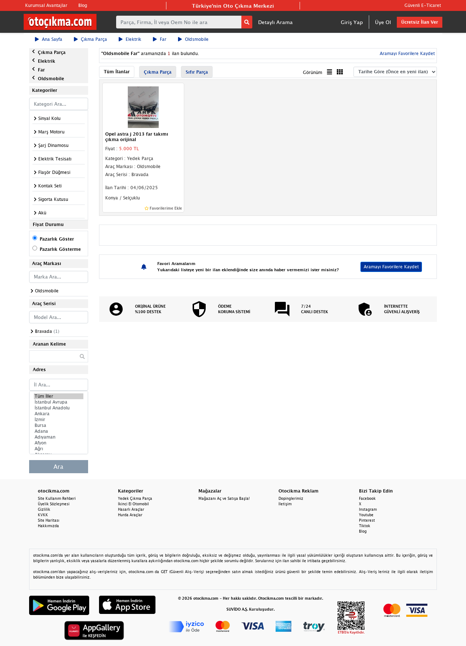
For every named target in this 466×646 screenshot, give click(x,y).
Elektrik (133, 39)
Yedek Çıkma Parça (135, 498)
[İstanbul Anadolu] (58, 408)
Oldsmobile (197, 39)
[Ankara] (58, 414)
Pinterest (367, 520)
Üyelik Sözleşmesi (54, 504)
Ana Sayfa (52, 39)
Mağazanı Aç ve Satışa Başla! (224, 498)
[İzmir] (58, 420)
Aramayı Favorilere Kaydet (391, 266)
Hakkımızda (48, 526)
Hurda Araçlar (130, 515)
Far (163, 39)
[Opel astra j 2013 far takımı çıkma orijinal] (143, 107)
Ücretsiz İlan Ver (419, 22)
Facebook (367, 498)
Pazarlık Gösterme (60, 249)
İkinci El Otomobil (133, 504)
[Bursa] (58, 425)
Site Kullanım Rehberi (57, 498)
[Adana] (58, 431)
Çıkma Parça (94, 39)
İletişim (285, 504)
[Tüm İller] (58, 396)
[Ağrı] (58, 449)
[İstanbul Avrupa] (58, 402)
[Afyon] (58, 443)
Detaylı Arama (275, 22)
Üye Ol (383, 22)
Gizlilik (44, 509)
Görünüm (312, 72)
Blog (82, 5)
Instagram (368, 509)
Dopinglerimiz (291, 498)
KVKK (43, 515)
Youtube (366, 515)
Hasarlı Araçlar (131, 509)
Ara (58, 466)
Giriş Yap (352, 22)
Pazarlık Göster (57, 239)
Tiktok (364, 526)
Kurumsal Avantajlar (46, 5)
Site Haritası (48, 520)
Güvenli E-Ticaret (422, 5)
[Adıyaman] (58, 437)
